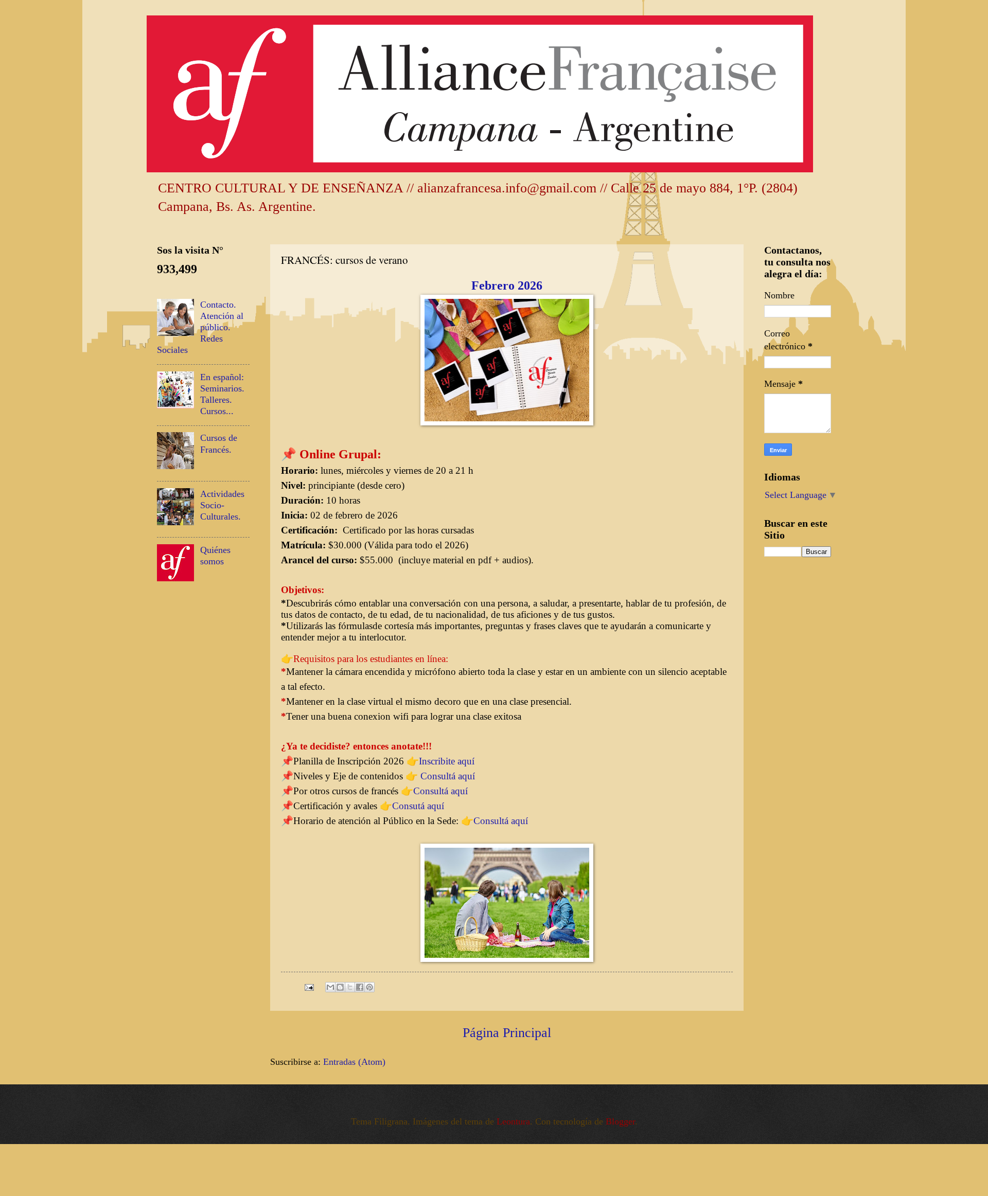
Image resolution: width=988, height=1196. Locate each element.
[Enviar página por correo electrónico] (308, 986)
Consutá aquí (418, 805)
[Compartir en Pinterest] (369, 987)
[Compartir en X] (350, 987)
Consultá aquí (447, 776)
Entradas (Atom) (354, 1062)
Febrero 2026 (506, 285)
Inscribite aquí (448, 761)
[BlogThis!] (340, 987)
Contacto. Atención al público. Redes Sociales (200, 327)
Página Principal (507, 1032)
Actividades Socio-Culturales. (222, 505)
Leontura (513, 1121)
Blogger (620, 1121)
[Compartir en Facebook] (360, 987)
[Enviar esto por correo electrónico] (330, 987)
